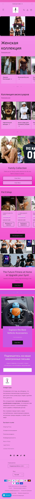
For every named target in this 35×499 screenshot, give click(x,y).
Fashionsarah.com (16, 486)
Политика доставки (12, 493)
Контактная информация (18, 495)
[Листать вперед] (21, 86)
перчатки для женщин (7, 123)
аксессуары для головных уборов (23, 123)
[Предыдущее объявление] (3, 4)
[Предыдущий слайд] (14, 292)
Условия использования (10, 430)
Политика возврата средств (20, 488)
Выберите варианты (24, 224)
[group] (8, 217)
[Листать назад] (14, 86)
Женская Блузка (23, 77)
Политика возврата (8, 434)
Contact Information (8, 448)
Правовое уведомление (23, 493)
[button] (3, 9)
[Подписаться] (30, 370)
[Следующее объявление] (32, 4)
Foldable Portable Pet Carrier (8, 213)
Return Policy (6, 441)
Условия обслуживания (26, 490)
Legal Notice (6, 445)
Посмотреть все (5, 52)
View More (18, 178)
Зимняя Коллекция (6, 78)
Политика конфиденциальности (12, 490)
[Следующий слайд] (21, 292)
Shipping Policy (7, 427)
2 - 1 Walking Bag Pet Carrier (22, 213)
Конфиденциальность (9, 437)
